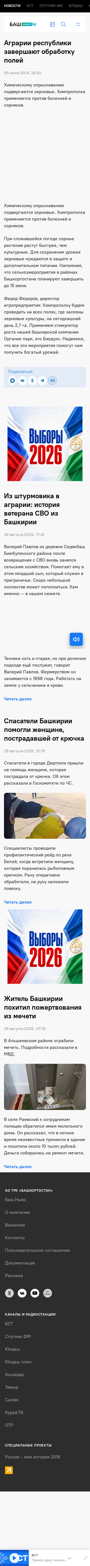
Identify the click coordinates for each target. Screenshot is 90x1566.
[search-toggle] (63, 24)
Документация (20, 1263)
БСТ (30, 6)
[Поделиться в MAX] (12, 380)
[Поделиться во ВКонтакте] (22, 380)
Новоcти (12, 6)
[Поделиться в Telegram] (42, 380)
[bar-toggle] (78, 24)
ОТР (9, 1425)
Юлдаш (75, 6)
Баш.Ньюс (15, 1199)
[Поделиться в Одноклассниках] (32, 380)
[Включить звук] (76, 639)
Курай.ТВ (14, 1412)
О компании (17, 1212)
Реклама (14, 1275)
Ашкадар (14, 1374)
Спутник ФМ (51, 6)
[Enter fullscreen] (85, 1558)
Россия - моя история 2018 (32, 1457)
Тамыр (11, 1387)
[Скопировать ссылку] (52, 381)
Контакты (15, 1237)
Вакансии (15, 1225)
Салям (11, 1400)
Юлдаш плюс (18, 1362)
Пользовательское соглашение (37, 1250)
